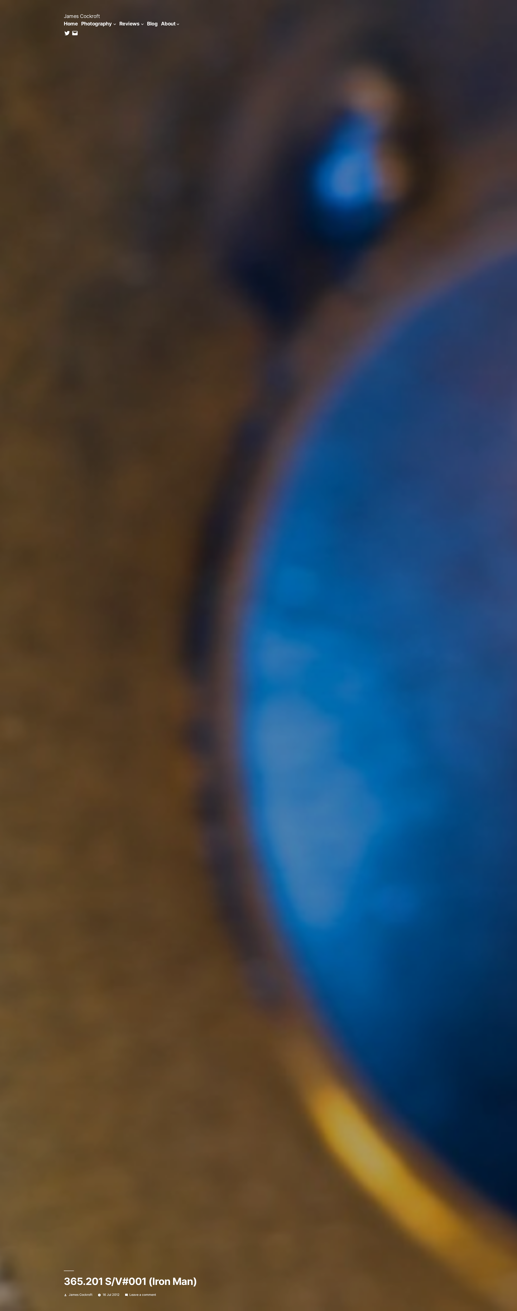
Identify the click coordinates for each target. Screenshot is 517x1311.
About (168, 24)
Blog (152, 24)
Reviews (129, 24)
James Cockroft (82, 16)
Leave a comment (142, 1295)
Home (71, 24)
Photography (96, 24)
